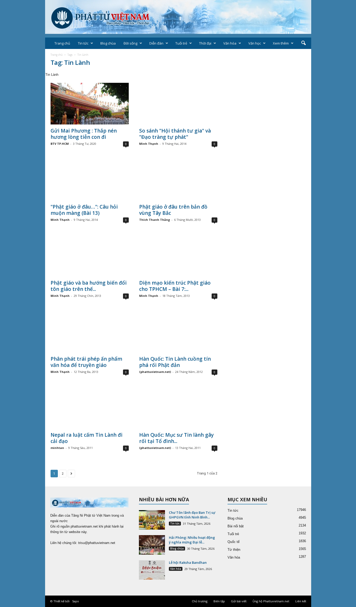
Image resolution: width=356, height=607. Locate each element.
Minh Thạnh (148, 144)
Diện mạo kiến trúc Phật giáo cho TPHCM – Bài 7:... (175, 285)
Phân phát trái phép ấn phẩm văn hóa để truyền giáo (86, 361)
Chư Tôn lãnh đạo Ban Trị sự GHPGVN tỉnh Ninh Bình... (192, 515)
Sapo (75, 601)
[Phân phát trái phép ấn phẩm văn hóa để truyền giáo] (90, 332)
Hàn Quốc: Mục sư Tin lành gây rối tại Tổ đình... (176, 438)
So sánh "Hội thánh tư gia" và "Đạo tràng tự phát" (175, 133)
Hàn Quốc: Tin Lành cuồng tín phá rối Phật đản (175, 361)
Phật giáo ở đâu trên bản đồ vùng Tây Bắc (173, 209)
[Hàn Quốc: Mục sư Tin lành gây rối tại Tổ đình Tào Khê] (178, 408)
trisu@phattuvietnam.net (96, 543)
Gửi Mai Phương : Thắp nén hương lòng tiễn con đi (84, 133)
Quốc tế (234, 542)
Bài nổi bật (236, 526)
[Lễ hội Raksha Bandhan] (152, 570)
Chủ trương (199, 601)
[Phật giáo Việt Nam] (178, 17)
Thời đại (205, 43)
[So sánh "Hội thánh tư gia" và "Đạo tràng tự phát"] (178, 103)
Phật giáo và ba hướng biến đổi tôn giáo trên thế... (89, 285)
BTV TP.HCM (60, 144)
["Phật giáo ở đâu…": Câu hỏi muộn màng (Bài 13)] (90, 180)
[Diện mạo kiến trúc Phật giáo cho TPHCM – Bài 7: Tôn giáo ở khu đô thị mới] (178, 256)
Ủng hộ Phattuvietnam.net (271, 601)
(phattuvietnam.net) (155, 372)
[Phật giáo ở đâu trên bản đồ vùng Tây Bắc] (178, 180)
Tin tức (83, 43)
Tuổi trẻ (181, 43)
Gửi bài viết (239, 601)
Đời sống (130, 43)
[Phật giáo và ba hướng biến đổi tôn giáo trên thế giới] (90, 256)
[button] (303, 43)
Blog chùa (108, 43)
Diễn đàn (156, 43)
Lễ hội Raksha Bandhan (188, 562)
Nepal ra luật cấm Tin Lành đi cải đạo (86, 438)
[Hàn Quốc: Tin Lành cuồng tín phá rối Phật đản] (178, 332)
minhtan (57, 448)
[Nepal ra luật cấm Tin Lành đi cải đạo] (90, 408)
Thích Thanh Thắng (154, 220)
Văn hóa (229, 43)
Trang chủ (62, 43)
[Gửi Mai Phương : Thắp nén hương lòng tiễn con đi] (90, 103)
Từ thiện (234, 550)
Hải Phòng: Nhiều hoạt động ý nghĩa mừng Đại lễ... (192, 540)
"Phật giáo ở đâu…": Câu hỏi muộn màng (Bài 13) (84, 209)
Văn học (254, 43)
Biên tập (219, 601)
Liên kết (300, 601)
